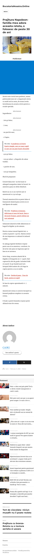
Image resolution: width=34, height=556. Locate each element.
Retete (24, 369)
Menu (6, 11)
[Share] (10, 362)
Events (5, 545)
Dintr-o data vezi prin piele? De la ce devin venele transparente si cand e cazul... (21, 389)
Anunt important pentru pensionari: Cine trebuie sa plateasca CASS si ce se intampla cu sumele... (22, 470)
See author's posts (12, 352)
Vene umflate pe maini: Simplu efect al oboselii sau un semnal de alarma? (21, 412)
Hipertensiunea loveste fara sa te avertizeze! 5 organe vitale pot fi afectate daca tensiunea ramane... (21, 459)
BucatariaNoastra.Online (16, 6)
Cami (6, 347)
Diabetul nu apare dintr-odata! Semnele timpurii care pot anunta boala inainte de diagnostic (21, 447)
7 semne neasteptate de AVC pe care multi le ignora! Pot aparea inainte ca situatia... (22, 435)
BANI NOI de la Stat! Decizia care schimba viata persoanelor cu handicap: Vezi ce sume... (21, 482)
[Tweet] (24, 362)
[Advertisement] (17, 77)
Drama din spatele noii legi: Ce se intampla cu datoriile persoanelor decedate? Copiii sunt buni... (21, 494)
